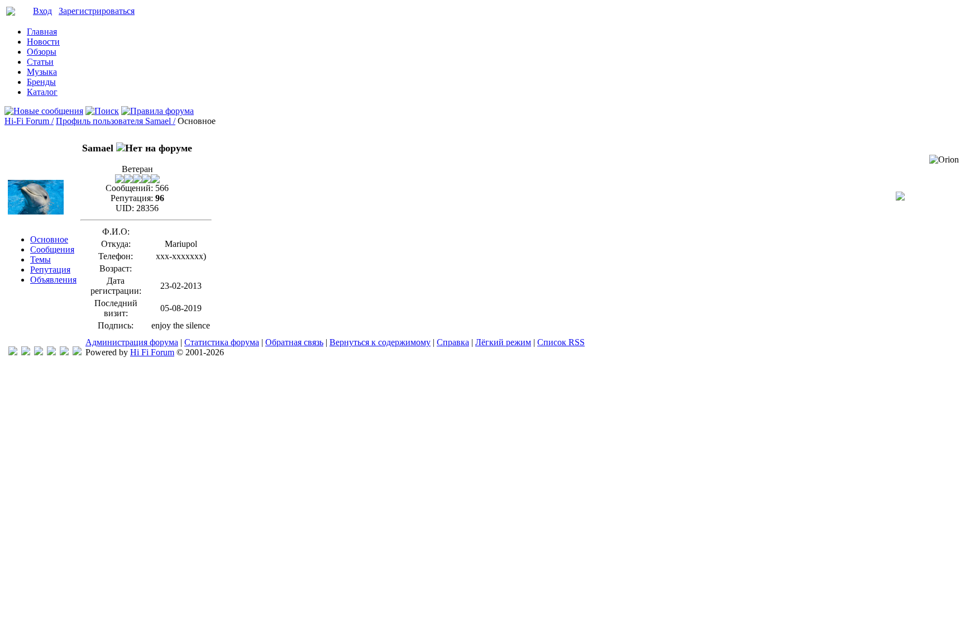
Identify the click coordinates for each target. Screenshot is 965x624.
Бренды (41, 82)
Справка (453, 342)
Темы (40, 259)
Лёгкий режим (503, 342)
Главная (42, 31)
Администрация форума (131, 342)
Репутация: (132, 198)
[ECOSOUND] (51, 352)
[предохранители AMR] (12, 352)
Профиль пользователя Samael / (115, 121)
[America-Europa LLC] (25, 352)
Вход (42, 11)
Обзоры (41, 51)
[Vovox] (77, 352)
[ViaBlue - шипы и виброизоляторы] (64, 352)
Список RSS (561, 342)
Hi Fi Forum (152, 352)
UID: (125, 208)
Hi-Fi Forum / (29, 121)
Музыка (42, 72)
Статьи (40, 61)
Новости (43, 41)
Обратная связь (294, 342)
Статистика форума (221, 342)
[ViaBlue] (38, 352)
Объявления (53, 279)
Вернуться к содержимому (380, 342)
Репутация (50, 269)
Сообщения (52, 249)
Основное (49, 239)
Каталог (42, 92)
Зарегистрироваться (97, 11)
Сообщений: (129, 188)
